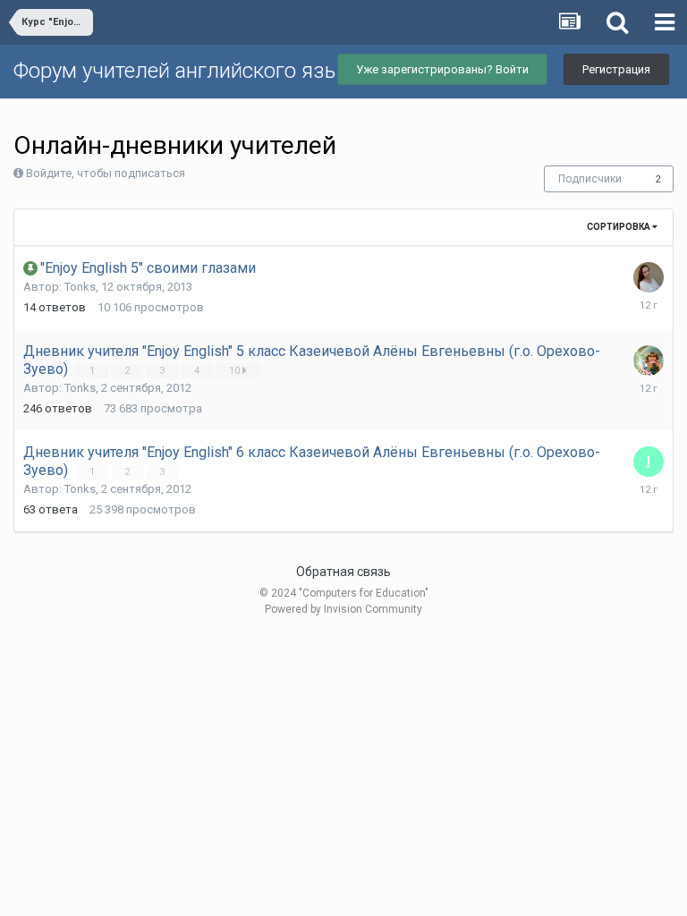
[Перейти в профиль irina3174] (648, 461)
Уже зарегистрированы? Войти (442, 69)
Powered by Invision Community (343, 609)
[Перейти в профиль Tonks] (648, 277)
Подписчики (590, 179)
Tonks (80, 286)
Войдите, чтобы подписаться (105, 173)
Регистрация (616, 69)
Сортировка (619, 227)
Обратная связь (343, 571)
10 (235, 371)
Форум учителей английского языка (187, 70)
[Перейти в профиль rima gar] (648, 360)
